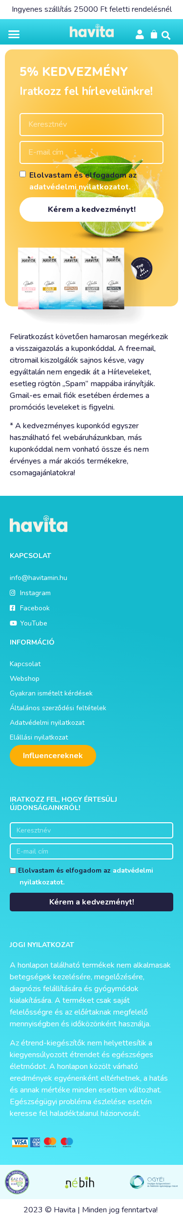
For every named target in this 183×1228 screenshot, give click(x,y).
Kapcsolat (25, 664)
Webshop (25, 678)
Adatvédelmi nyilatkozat (47, 722)
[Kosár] (154, 34)
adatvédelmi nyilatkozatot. (80, 187)
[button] (14, 34)
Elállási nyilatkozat (39, 737)
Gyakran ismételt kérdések (51, 693)
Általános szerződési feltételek (58, 708)
